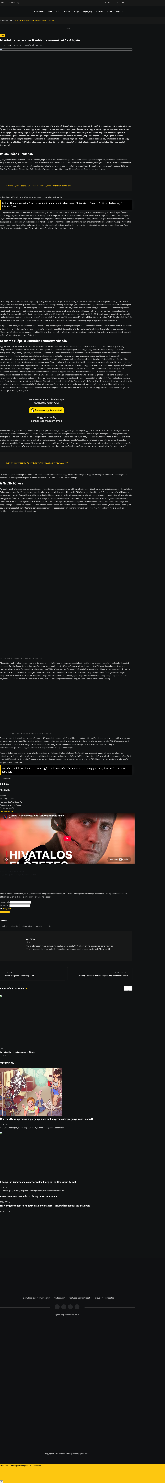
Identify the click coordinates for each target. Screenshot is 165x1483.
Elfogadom (7, 908)
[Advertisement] (67, 1233)
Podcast (99, 11)
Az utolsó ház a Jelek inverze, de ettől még (17, 1052)
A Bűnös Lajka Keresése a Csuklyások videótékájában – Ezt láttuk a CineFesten (39, 185)
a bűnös (4, 926)
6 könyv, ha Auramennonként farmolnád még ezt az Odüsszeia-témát (38, 1182)
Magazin (119, 11)
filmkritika (14, 926)
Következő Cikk (121, 972)
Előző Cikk (9, 973)
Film (57, 11)
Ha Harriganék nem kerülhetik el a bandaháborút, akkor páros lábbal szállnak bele (45, 1206)
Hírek (50, 11)
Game (109, 11)
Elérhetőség (14, 3)
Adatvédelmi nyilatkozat (79, 1297)
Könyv (76, 11)
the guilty (39, 926)
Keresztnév (5, 902)
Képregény (87, 11)
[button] (82, 1473)
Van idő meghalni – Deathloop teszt (19, 975)
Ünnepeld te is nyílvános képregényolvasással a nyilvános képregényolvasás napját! (46, 1119)
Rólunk (3, 3)
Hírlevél (97, 1297)
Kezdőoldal (39, 11)
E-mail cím (4, 905)
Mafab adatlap (6, 811)
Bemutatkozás (29, 1297)
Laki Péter (7, 45)
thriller (49, 926)
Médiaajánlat (59, 1297)
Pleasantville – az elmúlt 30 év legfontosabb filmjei (28, 1196)
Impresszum (44, 1297)
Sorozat (66, 11)
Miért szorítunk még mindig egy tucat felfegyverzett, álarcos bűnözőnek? (36, 462)
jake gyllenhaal (27, 926)
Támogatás (109, 1297)
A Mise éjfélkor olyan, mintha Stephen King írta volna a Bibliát (102, 975)
